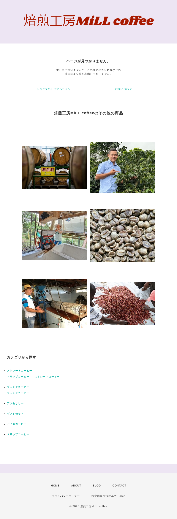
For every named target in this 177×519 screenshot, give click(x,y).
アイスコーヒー (17, 424)
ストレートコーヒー (19, 370)
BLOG (97, 485)
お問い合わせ (123, 88)
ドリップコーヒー (18, 376)
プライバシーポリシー (66, 495)
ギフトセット (15, 413)
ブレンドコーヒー (18, 386)
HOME (55, 485)
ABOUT (76, 485)
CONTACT (119, 485)
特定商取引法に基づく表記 (108, 495)
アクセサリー (15, 403)
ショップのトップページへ (53, 88)
